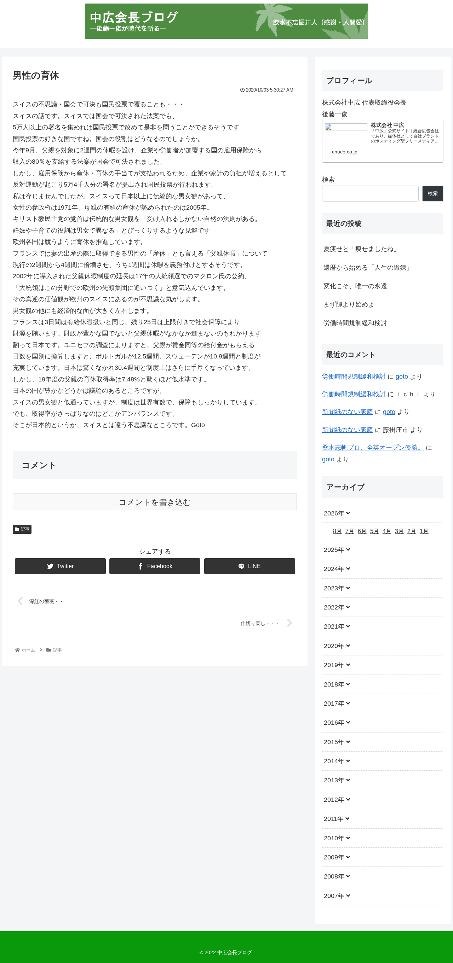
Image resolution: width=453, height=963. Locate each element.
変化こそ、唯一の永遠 (355, 286)
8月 (337, 532)
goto (402, 376)
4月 (387, 532)
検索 (328, 179)
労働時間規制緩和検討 (355, 323)
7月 (349, 532)
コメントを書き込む (155, 502)
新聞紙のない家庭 (347, 411)
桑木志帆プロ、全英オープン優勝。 (373, 447)
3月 (399, 532)
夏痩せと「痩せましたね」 (361, 248)
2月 (411, 532)
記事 (25, 529)
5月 (374, 532)
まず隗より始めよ (348, 304)
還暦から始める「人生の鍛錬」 (368, 267)
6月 (362, 532)
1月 (424, 532)
